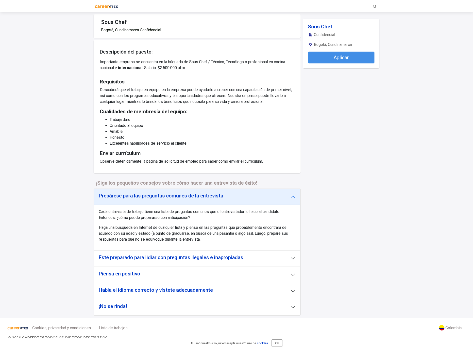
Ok (277, 343)
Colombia (453, 328)
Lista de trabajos (113, 328)
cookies (262, 343)
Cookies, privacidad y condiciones (61, 328)
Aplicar (341, 57)
